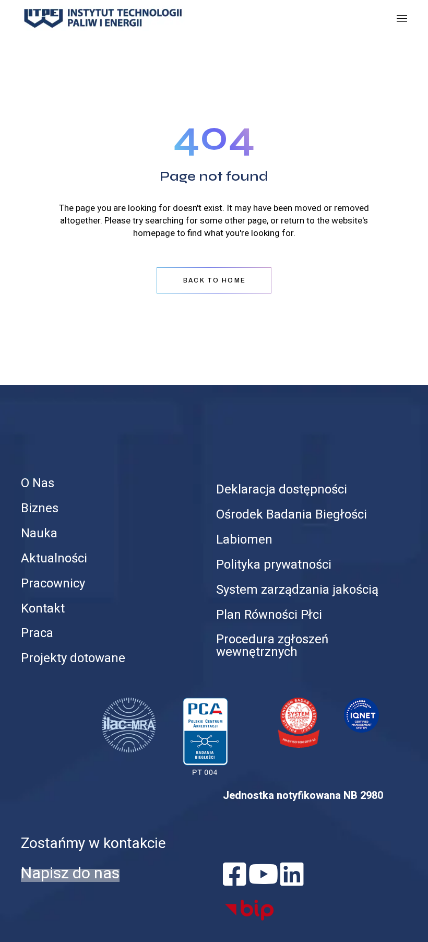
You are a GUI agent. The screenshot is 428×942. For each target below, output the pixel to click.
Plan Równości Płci (269, 615)
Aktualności (54, 558)
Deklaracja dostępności (281, 489)
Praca (37, 633)
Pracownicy (53, 583)
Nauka (39, 533)
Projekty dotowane (73, 658)
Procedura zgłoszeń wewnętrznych (272, 645)
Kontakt (43, 608)
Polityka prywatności (273, 565)
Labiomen (244, 540)
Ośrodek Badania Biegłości (291, 514)
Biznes (39, 508)
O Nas (37, 483)
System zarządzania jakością (297, 590)
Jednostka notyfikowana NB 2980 (303, 795)
